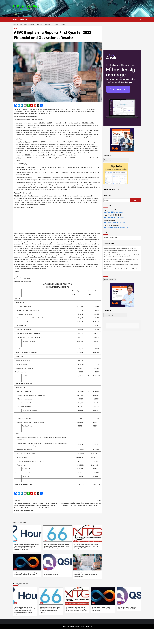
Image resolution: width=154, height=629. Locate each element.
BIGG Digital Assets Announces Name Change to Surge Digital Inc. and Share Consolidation (85, 574)
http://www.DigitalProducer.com (113, 212)
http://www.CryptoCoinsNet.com (114, 222)
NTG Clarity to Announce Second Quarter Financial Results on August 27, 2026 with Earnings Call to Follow (86, 546)
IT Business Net (26, 6)
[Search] (140, 19)
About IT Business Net (20, 19)
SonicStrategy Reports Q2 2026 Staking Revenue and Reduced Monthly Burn (25, 573)
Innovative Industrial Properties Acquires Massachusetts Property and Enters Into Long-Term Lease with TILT (80, 503)
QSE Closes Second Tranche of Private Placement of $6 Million (55, 573)
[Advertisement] (98, 8)
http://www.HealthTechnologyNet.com (115, 227)
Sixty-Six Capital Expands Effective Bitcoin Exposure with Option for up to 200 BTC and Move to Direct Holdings (56, 546)
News (16, 28)
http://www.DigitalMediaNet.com (114, 217)
